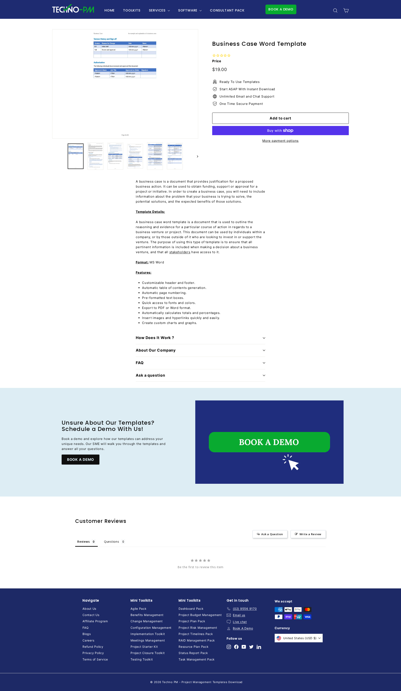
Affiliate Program (95, 621)
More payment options (280, 141)
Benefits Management (147, 615)
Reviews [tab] (83, 542)
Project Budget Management (200, 615)
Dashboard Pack (191, 608)
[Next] (195, 156)
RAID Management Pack (197, 640)
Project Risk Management (198, 627)
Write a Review (310, 534)
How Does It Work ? (155, 337)
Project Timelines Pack (196, 634)
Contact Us (90, 615)
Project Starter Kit (144, 646)
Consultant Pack (227, 10)
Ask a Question (272, 534)
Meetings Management (148, 640)
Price (216, 61)
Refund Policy (92, 646)
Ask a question (150, 375)
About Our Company (156, 350)
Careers (88, 640)
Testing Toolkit (142, 659)
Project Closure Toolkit (148, 653)
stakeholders (179, 252)
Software (188, 10)
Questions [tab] (111, 542)
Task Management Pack (197, 659)
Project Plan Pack (192, 621)
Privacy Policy (93, 653)
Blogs (86, 634)
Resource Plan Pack (194, 646)
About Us (89, 608)
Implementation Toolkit (148, 634)
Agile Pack (139, 608)
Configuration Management (151, 627)
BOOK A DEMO (280, 9)
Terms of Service (95, 659)
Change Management (147, 621)
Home (109, 10)
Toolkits (131, 10)
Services (158, 10)
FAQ (140, 363)
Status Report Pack (193, 653)
